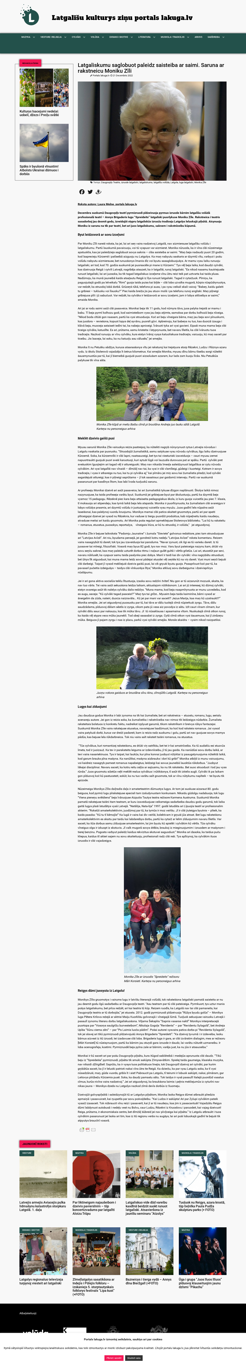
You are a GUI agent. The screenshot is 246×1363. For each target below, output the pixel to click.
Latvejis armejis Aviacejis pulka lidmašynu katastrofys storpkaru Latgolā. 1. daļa (42, 1206)
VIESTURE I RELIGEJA (138, 1230)
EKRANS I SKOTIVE (31, 1230)
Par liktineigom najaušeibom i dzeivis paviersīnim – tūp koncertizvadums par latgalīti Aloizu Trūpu (94, 1208)
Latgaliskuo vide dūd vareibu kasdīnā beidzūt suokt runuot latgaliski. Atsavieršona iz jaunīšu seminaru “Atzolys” (146, 1208)
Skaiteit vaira (133, 1358)
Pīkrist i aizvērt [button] (114, 1358)
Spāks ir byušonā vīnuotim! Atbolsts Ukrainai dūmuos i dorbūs (39, 170)
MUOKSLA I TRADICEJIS (192, 1153)
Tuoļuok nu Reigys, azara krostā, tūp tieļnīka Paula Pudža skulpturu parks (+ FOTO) (202, 1206)
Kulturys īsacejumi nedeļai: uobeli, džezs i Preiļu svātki (39, 113)
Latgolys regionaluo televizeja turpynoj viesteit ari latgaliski (41, 1281)
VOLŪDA (132, 1153)
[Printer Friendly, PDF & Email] (88, 1129)
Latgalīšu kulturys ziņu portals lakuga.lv (122, 17)
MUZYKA (79, 1153)
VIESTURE (26, 1153)
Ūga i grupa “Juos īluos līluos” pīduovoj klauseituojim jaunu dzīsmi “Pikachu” (200, 1283)
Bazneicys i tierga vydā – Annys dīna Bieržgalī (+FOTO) (148, 1281)
